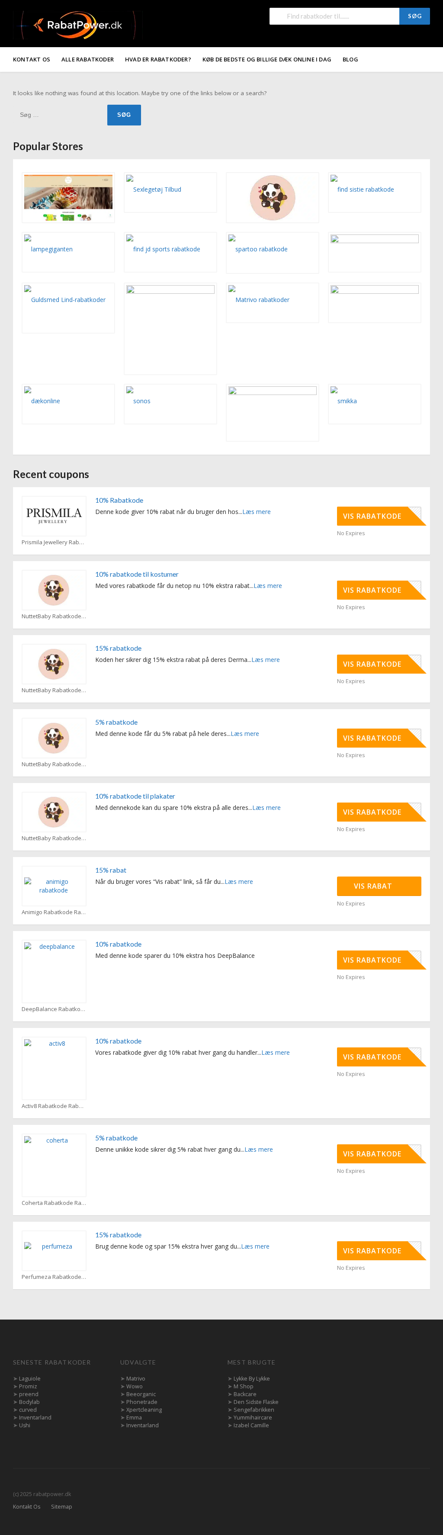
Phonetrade (141, 1402)
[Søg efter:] (60, 114)
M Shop (244, 1386)
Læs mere (256, 511)
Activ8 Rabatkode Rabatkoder (54, 1106)
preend (29, 1394)
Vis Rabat (374, 886)
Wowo (134, 1386)
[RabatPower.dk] (78, 24)
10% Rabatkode (119, 500)
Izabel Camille (251, 1425)
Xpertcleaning (144, 1409)
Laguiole (30, 1378)
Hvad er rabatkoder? (158, 59)
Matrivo (135, 1378)
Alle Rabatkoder (87, 59)
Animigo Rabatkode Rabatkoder (54, 912)
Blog (350, 59)
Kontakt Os (31, 59)
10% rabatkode (118, 944)
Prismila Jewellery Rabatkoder (54, 542)
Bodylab (29, 1402)
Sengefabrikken (254, 1409)
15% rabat (110, 870)
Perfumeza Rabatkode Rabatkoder (54, 1277)
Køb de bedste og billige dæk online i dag (266, 59)
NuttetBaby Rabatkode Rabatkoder (54, 616)
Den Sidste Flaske (256, 1402)
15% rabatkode (118, 648)
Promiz (28, 1386)
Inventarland (35, 1417)
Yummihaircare (253, 1417)
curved (28, 1409)
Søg (415, 16)
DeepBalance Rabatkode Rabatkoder (54, 1009)
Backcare (245, 1394)
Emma (134, 1417)
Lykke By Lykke (252, 1378)
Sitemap (61, 1506)
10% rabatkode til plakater (135, 796)
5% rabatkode (116, 722)
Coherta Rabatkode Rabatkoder (54, 1203)
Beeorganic (141, 1394)
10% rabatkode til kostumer (137, 574)
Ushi (24, 1425)
